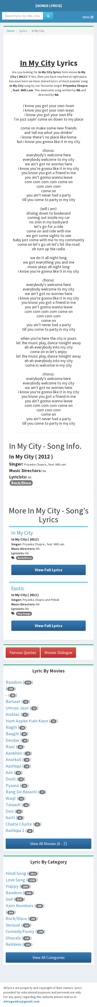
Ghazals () (19, 938)
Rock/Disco (21, 482)
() (11, 688)
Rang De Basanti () (26, 791)
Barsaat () (18, 701)
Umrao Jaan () (22, 708)
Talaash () (18, 804)
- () (11, 695)
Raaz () (15, 746)
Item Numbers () (25, 905)
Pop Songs (24, 613)
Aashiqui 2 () (20, 830)
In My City (22, 532)
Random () (19, 682)
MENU (87, 17)
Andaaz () (17, 714)
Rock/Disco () (22, 918)
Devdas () (17, 740)
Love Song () (22, 880)
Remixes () (19, 944)
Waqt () (15, 798)
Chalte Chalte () (24, 824)
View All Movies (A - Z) (48, 843)
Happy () (18, 886)
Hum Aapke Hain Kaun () (32, 721)
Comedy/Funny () (25, 931)
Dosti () (15, 779)
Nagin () (16, 727)
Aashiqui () (18, 766)
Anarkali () (18, 759)
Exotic (17, 588)
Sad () (15, 899)
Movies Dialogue (58, 652)
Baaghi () (17, 733)
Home (11, 31)
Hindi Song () (22, 873)
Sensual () (18, 925)
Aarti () (15, 817)
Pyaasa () (17, 785)
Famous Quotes (22, 652)
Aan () (14, 772)
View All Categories (48, 957)
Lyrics (23, 31)
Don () (14, 811)
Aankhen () (19, 753)
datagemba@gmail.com (21, 1001)
